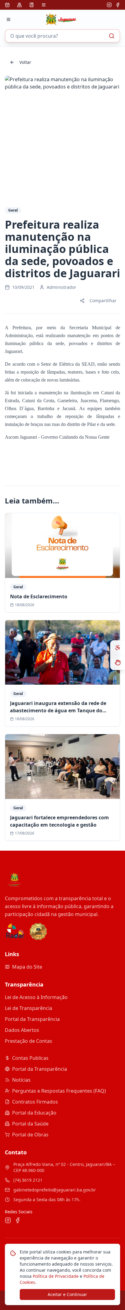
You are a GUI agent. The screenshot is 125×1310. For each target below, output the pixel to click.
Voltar (25, 62)
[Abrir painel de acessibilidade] (117, 648)
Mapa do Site (27, 966)
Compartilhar (103, 300)
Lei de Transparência (28, 1008)
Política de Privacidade (55, 1276)
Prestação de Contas (28, 1041)
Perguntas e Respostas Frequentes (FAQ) (59, 1090)
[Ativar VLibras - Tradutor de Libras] (117, 662)
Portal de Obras (30, 1134)
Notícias (21, 1080)
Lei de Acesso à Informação (36, 997)
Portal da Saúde (30, 1123)
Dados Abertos (22, 1030)
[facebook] (117, 4)
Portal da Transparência (32, 1019)
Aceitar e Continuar (67, 1294)
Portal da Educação (34, 1112)
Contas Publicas (30, 1058)
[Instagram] (109, 4)
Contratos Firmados (35, 1101)
